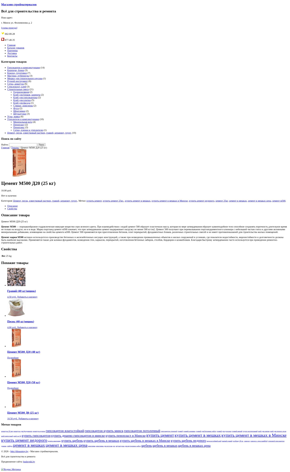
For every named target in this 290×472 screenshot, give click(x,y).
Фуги (16, 108)
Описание (12, 206)
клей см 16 (17, 436)
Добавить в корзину (27, 297)
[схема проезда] (9, 28)
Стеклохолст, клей (16, 86)
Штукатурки (19, 114)
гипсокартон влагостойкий (65, 431)
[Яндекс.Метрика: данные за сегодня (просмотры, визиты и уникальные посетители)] (11, 469)
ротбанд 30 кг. (238, 441)
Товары (15, 147)
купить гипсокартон (36, 435)
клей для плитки (264, 431)
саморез (247, 441)
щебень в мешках (165, 445)
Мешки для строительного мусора (24, 78)
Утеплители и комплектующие (23, 119)
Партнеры (12, 50)
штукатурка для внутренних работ (128, 446)
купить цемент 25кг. (113, 201)
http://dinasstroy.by (19, 451)
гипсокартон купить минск (104, 431)
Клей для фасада (21, 103)
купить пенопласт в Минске (126, 435)
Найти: (4, 144)
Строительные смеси (18, 89)
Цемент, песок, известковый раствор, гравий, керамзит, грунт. (39, 133)
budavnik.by (29, 461)
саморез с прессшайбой (258, 441)
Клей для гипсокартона (25, 97)
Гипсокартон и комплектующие (23, 67)
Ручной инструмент (17, 81)
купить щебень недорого (188, 440)
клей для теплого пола (278, 431)
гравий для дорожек (224, 431)
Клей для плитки (22, 100)
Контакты (12, 56)
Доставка (12, 53)
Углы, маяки (13, 116)
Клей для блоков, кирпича (26, 94)
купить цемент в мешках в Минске (170, 201)
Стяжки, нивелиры (23, 105)
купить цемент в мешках (137, 201)
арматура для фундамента (22, 431)
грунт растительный (250, 431)
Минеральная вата (22, 122)
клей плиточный (7, 436)
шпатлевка (91, 446)
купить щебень (72, 440)
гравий (180, 431)
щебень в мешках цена (194, 445)
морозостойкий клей (214, 441)
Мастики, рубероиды (18, 75)
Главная (11, 45)
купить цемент (94, 201)
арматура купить (39, 431)
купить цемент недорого (201, 201)
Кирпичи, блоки (15, 70)
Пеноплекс (19, 127)
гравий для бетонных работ (206, 431)
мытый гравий (227, 441)
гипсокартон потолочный (142, 431)
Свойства (12, 208)
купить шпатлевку (54, 441)
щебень (146, 445)
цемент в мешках (238, 201)
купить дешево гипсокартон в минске (78, 435)
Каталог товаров (15, 48)
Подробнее (13, 357)
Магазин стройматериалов (19, 4)
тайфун (9, 446)
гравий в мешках (189, 431)
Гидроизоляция (21, 92)
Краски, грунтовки (17, 73)
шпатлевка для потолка (104, 446)
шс (114, 446)
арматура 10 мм (7, 431)
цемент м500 (278, 201)
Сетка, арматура (15, 84)
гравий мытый (237, 431)
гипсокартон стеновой (169, 431)
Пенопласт (18, 124)
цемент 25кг (222, 201)
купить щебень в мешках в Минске (145, 440)
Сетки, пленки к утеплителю (28, 130)
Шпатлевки (19, 111)
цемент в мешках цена (259, 201)
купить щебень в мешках (101, 440)
